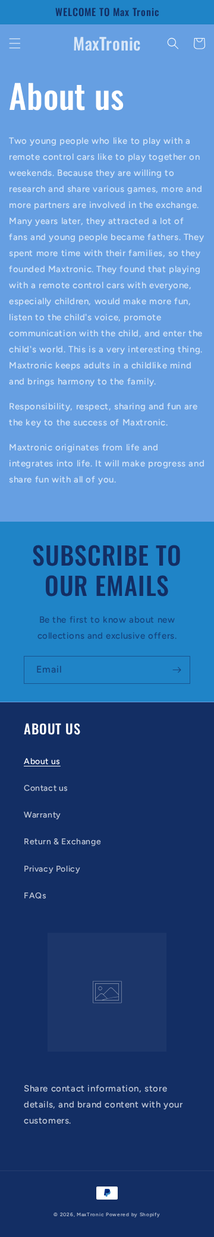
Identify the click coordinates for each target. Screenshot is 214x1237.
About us (42, 761)
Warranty (42, 815)
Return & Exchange (62, 842)
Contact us (46, 788)
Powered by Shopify (133, 1214)
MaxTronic (90, 1214)
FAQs (35, 896)
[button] (15, 43)
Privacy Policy (52, 869)
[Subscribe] (176, 670)
